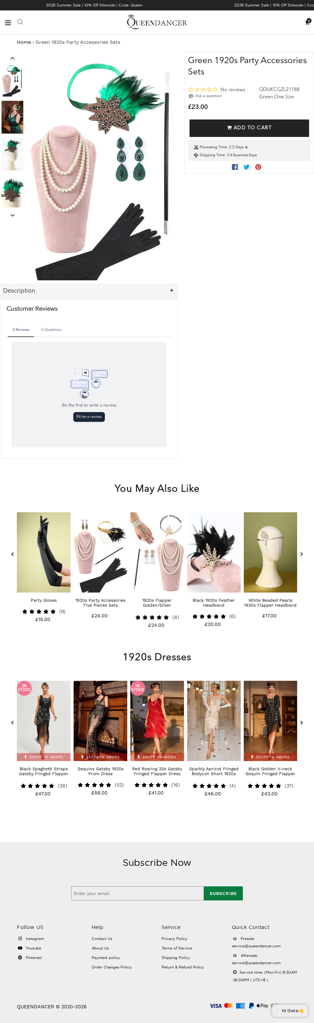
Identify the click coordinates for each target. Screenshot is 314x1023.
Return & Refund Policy (183, 967)
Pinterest (33, 958)
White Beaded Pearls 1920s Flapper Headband (213, 603)
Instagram (34, 939)
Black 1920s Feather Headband (157, 603)
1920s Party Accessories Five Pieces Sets (44, 603)
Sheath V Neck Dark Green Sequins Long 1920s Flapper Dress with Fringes (270, 776)
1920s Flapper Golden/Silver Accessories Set (100, 605)
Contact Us (102, 939)
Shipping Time (212, 155)
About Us (100, 948)
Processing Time (213, 147)
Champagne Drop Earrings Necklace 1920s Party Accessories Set (270, 605)
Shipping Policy (176, 958)
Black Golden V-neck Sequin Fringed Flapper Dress (214, 773)
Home (24, 42)
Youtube (33, 948)
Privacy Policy (174, 939)
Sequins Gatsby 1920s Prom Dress (44, 771)
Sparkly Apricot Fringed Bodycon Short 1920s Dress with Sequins (157, 773)
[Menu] (11, 22)
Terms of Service (177, 948)
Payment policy (106, 958)
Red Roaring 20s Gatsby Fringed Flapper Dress (100, 771)
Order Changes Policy (112, 967)
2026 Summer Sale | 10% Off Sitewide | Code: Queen (94, 5)
